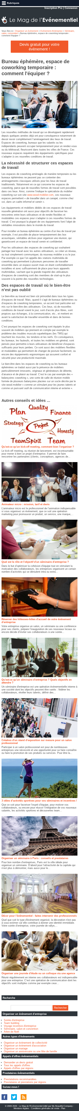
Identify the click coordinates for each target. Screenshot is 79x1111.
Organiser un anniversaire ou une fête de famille (30, 1051)
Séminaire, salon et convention (21, 1028)
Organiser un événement (26, 31)
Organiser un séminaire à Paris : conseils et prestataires (35, 858)
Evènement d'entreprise (51, 31)
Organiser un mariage (16, 1048)
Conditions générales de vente (45, 1108)
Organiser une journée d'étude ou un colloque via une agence (38, 973)
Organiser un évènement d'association (25, 1045)
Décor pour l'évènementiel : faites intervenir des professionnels (39, 915)
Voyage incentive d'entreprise (20, 1025)
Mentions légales (21, 1108)
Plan (63, 1108)
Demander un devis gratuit (18, 1062)
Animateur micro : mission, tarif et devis (25, 504)
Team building (11, 1023)
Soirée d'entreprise (14, 1020)
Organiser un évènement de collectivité (25, 1042)
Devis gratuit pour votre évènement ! (39, 46)
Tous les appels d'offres (17, 1065)
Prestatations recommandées (20, 1079)
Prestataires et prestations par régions (25, 1082)
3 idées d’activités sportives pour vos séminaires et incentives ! (39, 800)
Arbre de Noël (11, 1031)
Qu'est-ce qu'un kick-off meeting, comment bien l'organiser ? (38, 446)
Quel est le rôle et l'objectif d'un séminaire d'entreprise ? (35, 561)
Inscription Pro (53, 8)
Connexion (71, 8)
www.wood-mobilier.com (40, 194)
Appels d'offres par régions (18, 1068)
